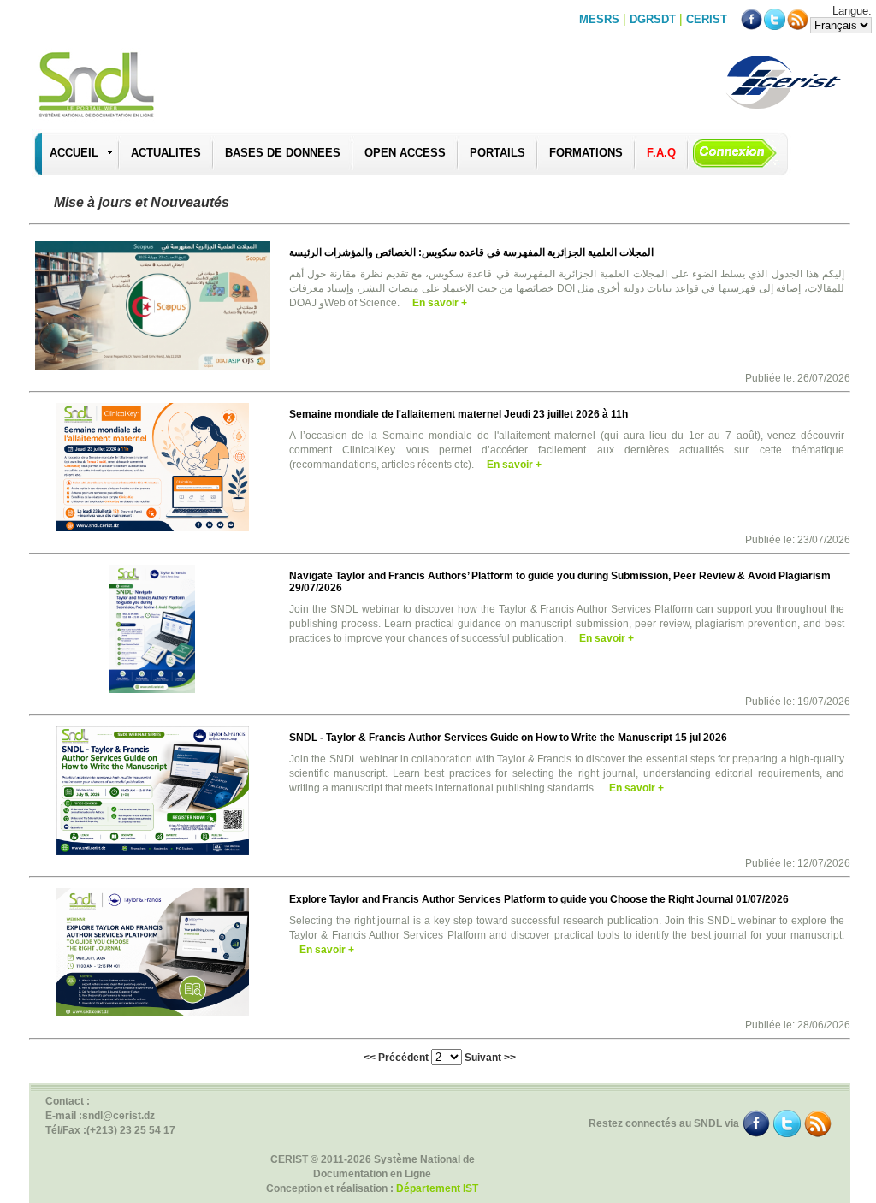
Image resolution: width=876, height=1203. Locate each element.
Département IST (437, 1188)
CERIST (706, 19)
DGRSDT (653, 19)
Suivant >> (490, 1058)
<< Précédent (396, 1058)
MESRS (599, 19)
